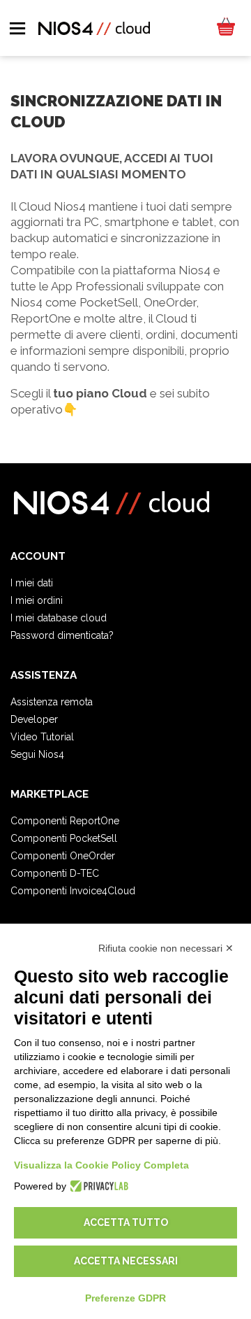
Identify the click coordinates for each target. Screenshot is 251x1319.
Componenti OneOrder (62, 855)
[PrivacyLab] (97, 1186)
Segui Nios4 (37, 754)
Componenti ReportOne (64, 820)
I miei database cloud (58, 617)
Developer (34, 719)
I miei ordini (36, 600)
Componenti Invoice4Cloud (72, 890)
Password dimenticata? (62, 635)
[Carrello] (225, 28)
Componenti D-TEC (54, 873)
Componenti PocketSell (63, 838)
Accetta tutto (126, 1222)
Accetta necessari (126, 1261)
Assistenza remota (51, 701)
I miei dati (31, 582)
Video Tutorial (42, 736)
